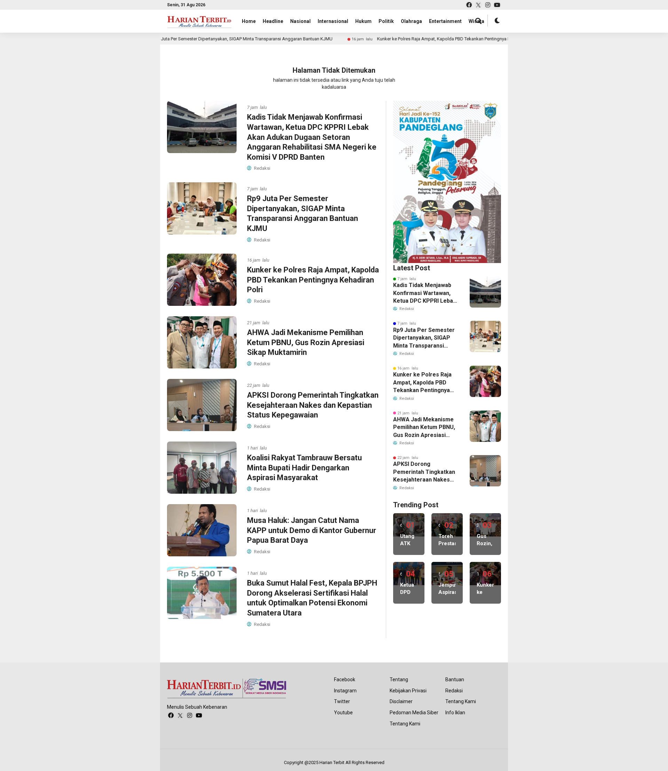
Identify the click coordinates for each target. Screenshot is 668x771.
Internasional (333, 21)
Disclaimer (401, 701)
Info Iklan (455, 712)
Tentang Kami (405, 723)
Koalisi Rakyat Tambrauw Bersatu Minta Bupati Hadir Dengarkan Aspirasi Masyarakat (304, 467)
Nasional (300, 21)
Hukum (363, 21)
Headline (273, 21)
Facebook (344, 679)
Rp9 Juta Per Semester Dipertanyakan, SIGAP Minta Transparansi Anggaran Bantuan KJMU (209, 38)
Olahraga (411, 21)
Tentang (399, 679)
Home (249, 21)
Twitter (342, 701)
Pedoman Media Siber (414, 712)
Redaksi (454, 690)
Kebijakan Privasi (408, 690)
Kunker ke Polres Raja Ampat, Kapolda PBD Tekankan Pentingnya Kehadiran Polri (424, 38)
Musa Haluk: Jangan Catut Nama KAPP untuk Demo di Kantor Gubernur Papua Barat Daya (311, 530)
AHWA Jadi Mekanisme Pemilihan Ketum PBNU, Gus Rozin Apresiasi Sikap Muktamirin (305, 342)
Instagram (345, 690)
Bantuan (454, 679)
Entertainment (445, 21)
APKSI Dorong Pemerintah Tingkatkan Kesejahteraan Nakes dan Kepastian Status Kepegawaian (313, 405)
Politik (386, 21)
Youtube (343, 712)
